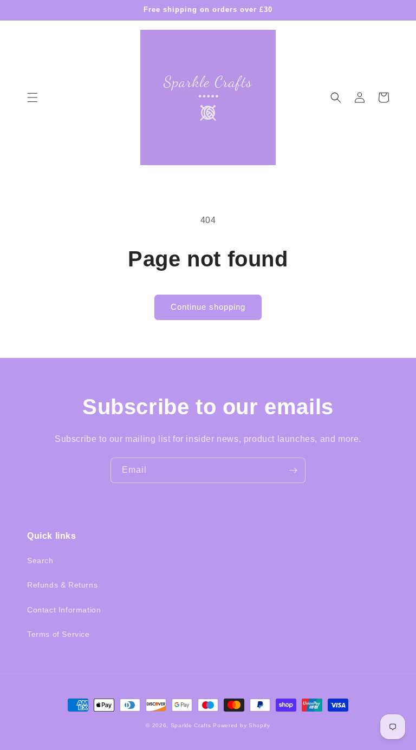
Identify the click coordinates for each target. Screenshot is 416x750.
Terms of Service (58, 634)
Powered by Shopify (241, 725)
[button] (32, 97)
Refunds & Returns (62, 585)
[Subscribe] (293, 470)
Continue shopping (208, 306)
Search (40, 560)
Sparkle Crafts (191, 725)
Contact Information (64, 609)
